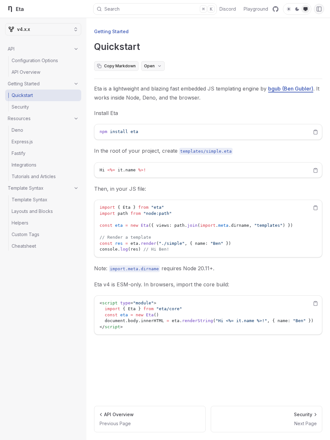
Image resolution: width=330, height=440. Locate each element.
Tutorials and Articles (34, 176)
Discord (227, 9)
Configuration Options (35, 60)
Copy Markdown (120, 65)
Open (149, 65)
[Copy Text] (315, 132)
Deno (17, 130)
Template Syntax (26, 188)
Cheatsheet (24, 246)
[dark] (297, 9)
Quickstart (22, 95)
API (11, 49)
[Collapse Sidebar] (319, 9)
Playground (256, 9)
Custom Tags (25, 234)
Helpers (20, 222)
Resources (19, 118)
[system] (305, 9)
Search (158, 9)
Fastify (18, 153)
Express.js (22, 141)
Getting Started (24, 83)
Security (20, 107)
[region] (208, 131)
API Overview (26, 72)
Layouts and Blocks (32, 211)
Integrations (24, 164)
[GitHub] (275, 9)
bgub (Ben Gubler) (290, 88)
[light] (289, 9)
